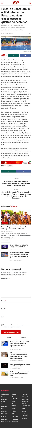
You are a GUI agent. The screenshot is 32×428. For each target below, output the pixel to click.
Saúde (24, 411)
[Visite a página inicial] (16, 2)
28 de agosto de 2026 (7, 231)
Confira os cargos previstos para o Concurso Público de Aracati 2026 (20, 373)
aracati (10, 165)
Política (14, 414)
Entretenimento (6, 422)
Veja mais (6, 241)
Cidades (3, 397)
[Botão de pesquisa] (30, 2)
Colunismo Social (4, 400)
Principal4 (25, 394)
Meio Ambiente (15, 397)
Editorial (3, 416)
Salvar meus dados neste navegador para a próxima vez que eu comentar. (16, 326)
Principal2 (15, 419)
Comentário (5, 278)
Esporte (14, 394)
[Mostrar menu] (2, 2)
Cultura (5, 223)
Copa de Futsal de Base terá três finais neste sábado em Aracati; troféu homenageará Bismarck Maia (20, 255)
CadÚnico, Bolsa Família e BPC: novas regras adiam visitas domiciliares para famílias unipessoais (19, 344)
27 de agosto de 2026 (16, 260)
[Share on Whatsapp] (13, 55)
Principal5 (25, 397)
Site (2, 317)
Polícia (14, 411)
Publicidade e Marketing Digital (26, 401)
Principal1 (15, 416)
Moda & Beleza (14, 405)
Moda (13, 401)
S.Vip (23, 408)
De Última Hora (4, 407)
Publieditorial (26, 406)
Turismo (24, 418)
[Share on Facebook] (25, 55)
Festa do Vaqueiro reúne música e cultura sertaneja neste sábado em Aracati (14, 228)
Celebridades (5, 394)
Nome (3, 301)
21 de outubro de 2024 (7, 33)
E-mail (3, 309)
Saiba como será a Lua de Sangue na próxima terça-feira (20, 365)
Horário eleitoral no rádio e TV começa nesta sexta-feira (19, 246)
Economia (4, 414)
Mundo (14, 408)
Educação (4, 419)
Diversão (4, 411)
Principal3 (15, 422)
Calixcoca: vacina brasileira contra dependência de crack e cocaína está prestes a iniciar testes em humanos (19, 355)
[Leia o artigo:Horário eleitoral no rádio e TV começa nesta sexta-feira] (4, 246)
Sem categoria (25, 414)
